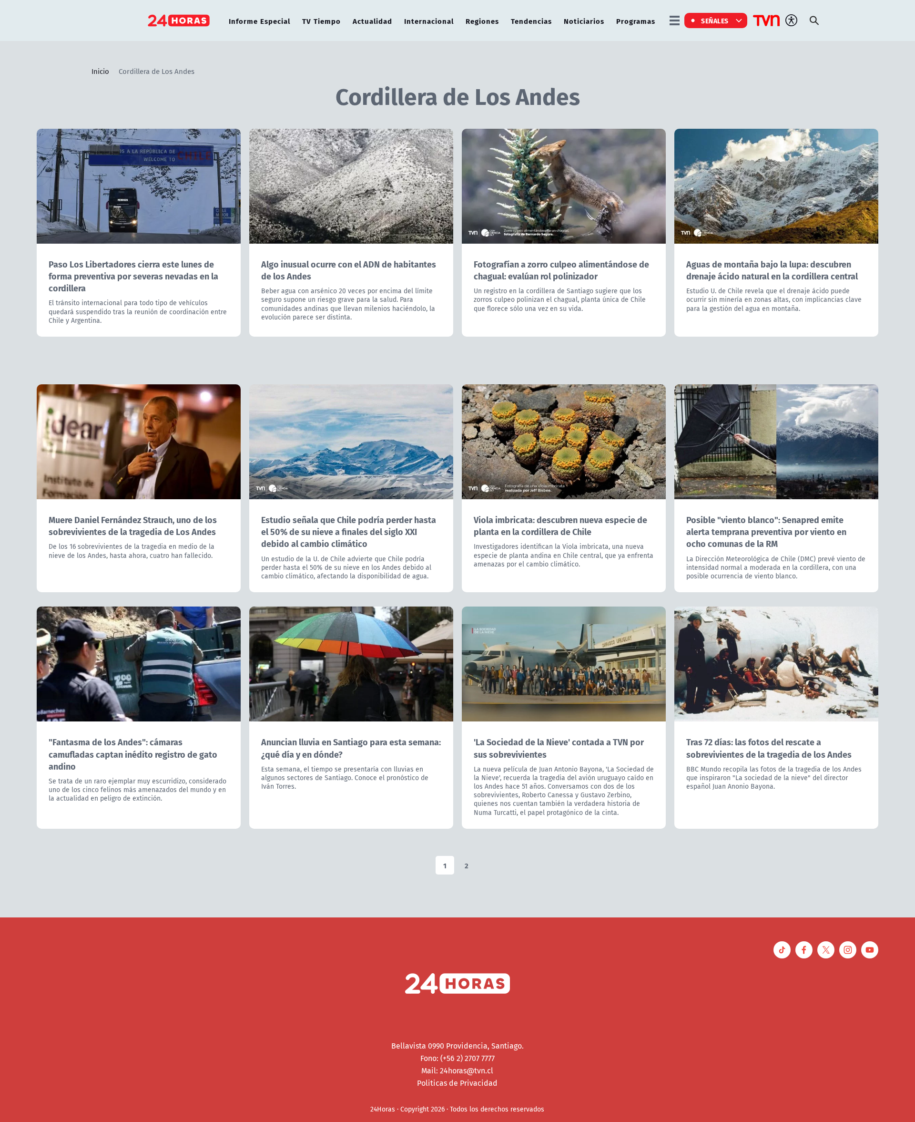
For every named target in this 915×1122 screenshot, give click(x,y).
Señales (715, 20)
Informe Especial (259, 20)
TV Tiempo (321, 20)
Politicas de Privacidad (457, 1083)
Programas (635, 20)
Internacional (429, 20)
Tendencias (531, 20)
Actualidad (372, 20)
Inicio (100, 71)
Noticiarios (584, 20)
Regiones (482, 20)
